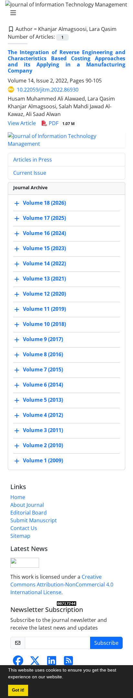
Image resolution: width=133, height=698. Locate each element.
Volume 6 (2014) (43, 384)
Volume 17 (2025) (44, 217)
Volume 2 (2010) (43, 445)
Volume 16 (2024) (44, 233)
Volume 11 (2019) (44, 308)
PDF (61, 123)
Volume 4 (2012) (43, 414)
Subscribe (106, 642)
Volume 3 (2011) (43, 430)
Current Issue (29, 172)
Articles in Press (32, 159)
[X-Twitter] (35, 662)
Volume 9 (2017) (43, 339)
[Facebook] (18, 662)
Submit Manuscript (33, 520)
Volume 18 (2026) (44, 202)
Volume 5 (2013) (43, 399)
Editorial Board (28, 512)
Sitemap (20, 535)
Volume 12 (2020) (44, 293)
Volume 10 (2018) (44, 324)
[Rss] (68, 662)
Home (17, 497)
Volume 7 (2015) (43, 369)
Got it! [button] (18, 690)
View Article (22, 123)
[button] (65, 678)
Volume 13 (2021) (44, 278)
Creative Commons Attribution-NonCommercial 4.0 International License (61, 584)
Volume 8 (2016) (43, 354)
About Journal (27, 504)
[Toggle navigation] (64, 12)
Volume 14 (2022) (44, 263)
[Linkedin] (51, 662)
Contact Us (23, 528)
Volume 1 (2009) (43, 460)
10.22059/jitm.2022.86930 (47, 89)
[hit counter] (66, 603)
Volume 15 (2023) (44, 248)
